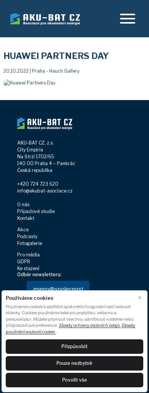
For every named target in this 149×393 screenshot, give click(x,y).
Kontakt (25, 218)
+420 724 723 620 (37, 184)
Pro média (28, 255)
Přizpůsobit (74, 346)
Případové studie (36, 211)
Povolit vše (74, 380)
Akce (23, 229)
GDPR (23, 261)
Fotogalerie (29, 243)
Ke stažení (28, 268)
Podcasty (27, 236)
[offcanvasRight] (128, 18)
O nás (23, 204)
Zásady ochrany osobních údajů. (90, 325)
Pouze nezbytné (74, 363)
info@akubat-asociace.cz (45, 191)
